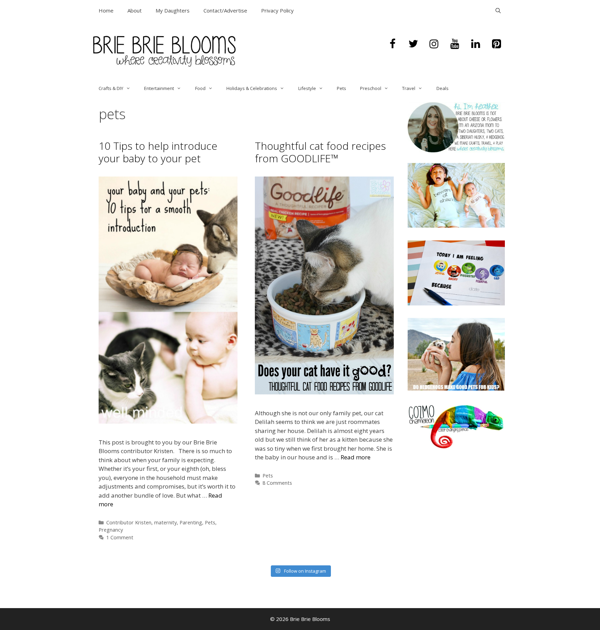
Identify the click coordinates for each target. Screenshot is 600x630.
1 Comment (119, 537)
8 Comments (277, 483)
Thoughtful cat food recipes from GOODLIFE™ (320, 152)
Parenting (191, 522)
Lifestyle (307, 88)
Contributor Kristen (128, 522)
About (134, 10)
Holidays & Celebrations (251, 88)
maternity (165, 522)
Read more (355, 457)
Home (106, 10)
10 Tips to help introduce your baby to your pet (158, 152)
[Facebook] (392, 44)
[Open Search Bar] (498, 10)
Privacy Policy (277, 10)
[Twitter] (413, 44)
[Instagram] (434, 44)
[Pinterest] (497, 44)
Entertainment (159, 88)
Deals (442, 88)
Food (200, 88)
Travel (408, 88)
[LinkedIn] (476, 44)
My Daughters (173, 10)
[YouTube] (455, 44)
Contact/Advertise (225, 10)
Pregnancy (111, 529)
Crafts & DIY (111, 88)
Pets (341, 88)
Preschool (370, 88)
